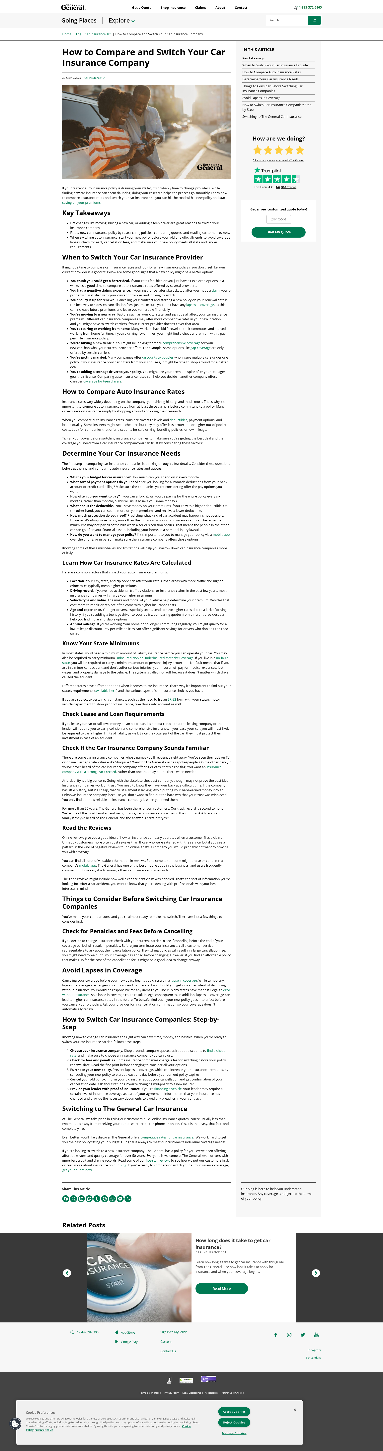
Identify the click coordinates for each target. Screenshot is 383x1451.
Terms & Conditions (150, 1392)
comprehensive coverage (181, 343)
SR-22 (172, 699)
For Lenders (313, 1357)
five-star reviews (158, 1160)
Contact (241, 7)
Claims (200, 7)
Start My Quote (279, 232)
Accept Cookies (234, 1412)
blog (123, 1165)
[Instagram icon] (289, 1334)
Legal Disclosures (191, 1392)
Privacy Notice (44, 1430)
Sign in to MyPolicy (173, 1332)
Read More (222, 1288)
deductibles (178, 420)
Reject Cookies (234, 1422)
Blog (78, 34)
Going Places (79, 20)
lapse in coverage (184, 980)
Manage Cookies (234, 1433)
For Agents (314, 1350)
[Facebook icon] (275, 1334)
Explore (120, 20)
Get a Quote (141, 7)
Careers (166, 1341)
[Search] (314, 20)
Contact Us (168, 1351)
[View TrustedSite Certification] (186, 1381)
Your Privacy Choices (232, 1392)
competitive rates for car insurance (166, 1137)
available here (105, 690)
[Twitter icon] (302, 1334)
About (220, 7)
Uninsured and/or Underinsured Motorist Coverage (154, 658)
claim (216, 290)
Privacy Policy (171, 1392)
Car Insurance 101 (98, 34)
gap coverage (201, 348)
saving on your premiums (81, 202)
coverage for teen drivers (102, 381)
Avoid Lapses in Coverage (261, 98)
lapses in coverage (200, 305)
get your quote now (77, 1170)
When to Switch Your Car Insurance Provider (275, 65)
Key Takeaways (253, 58)
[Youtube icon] (316, 1334)
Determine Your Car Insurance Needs (270, 79)
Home (66, 34)
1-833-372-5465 (310, 8)
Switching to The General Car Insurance (272, 116)
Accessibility (211, 1392)
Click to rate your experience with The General (278, 160)
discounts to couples (158, 357)
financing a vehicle (168, 1089)
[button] (67, 1273)
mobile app (221, 534)
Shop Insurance (173, 7)
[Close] (294, 1409)
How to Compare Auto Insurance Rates (271, 72)
